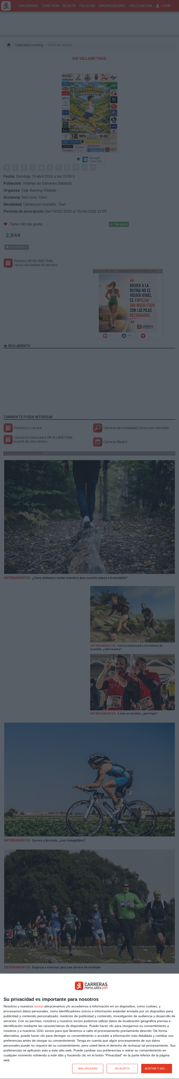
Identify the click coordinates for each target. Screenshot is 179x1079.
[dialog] (89, 1026)
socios (38, 1006)
